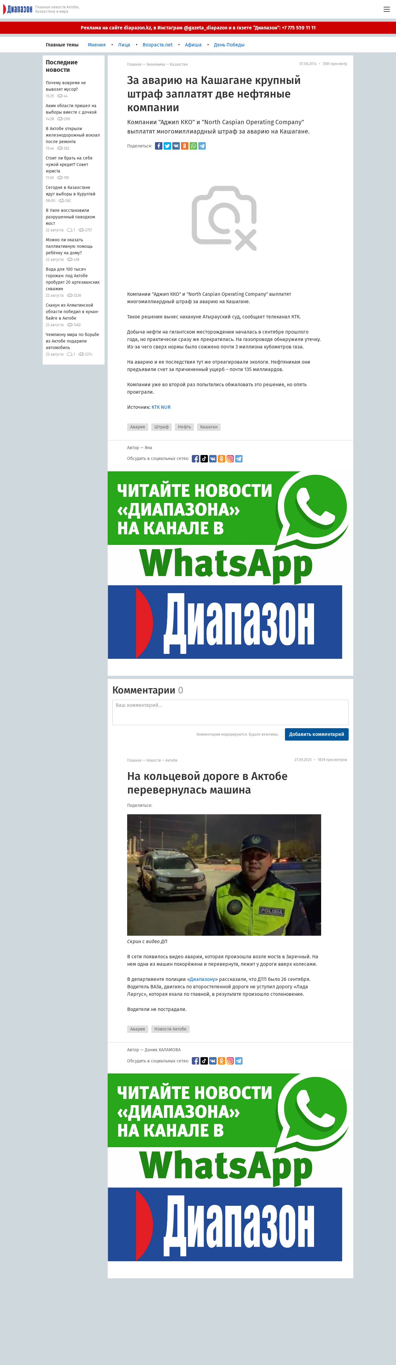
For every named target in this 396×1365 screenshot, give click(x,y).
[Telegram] (202, 146)
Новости (153, 760)
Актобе (172, 760)
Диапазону (202, 979)
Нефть (184, 427)
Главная (134, 64)
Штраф (161, 427)
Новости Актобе (170, 1029)
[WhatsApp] (193, 146)
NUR (166, 407)
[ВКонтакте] (176, 146)
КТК (156, 407)
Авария (137, 427)
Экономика (155, 64)
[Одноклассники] (184, 146)
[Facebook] (158, 146)
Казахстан (179, 64)
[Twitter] (167, 146)
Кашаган (208, 427)
